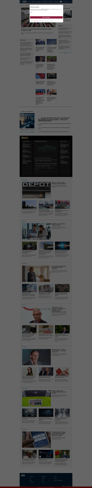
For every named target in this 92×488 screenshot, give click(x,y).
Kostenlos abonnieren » (46, 17)
